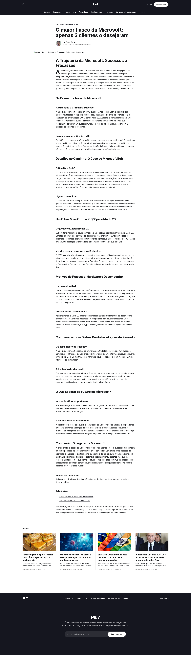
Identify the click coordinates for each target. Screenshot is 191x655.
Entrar (149, 4)
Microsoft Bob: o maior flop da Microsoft (76, 497)
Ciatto (165, 598)
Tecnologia (83, 12)
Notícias (47, 12)
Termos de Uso (114, 598)
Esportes (56, 12)
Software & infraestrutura (126, 12)
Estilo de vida (96, 12)
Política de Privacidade (95, 598)
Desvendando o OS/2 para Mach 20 (74, 501)
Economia (143, 12)
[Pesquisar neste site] (23, 4)
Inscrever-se (68, 598)
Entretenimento (70, 12)
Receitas (109, 12)
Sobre (125, 598)
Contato (79, 598)
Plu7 (95, 4)
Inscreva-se (161, 4)
